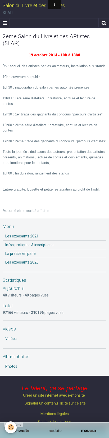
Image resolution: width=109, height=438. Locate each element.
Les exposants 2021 (22, 236)
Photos (11, 366)
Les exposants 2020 (22, 262)
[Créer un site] (20, 431)
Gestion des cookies (54, 422)
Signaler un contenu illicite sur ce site (55, 403)
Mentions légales (54, 414)
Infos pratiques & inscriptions (29, 245)
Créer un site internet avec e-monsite (54, 395)
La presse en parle (20, 253)
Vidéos (11, 339)
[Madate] (54, 431)
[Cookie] (11, 427)
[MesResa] (89, 431)
